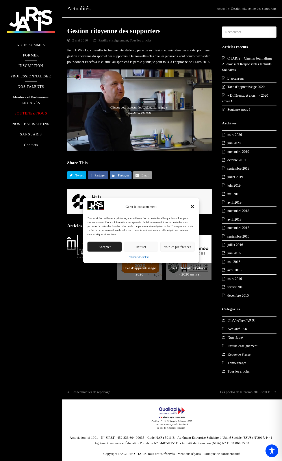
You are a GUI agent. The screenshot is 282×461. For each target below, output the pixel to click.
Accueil (222, 8)
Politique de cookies (138, 257)
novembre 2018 (238, 211)
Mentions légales (189, 453)
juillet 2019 (235, 177)
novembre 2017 (238, 228)
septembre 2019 (238, 168)
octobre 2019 (236, 160)
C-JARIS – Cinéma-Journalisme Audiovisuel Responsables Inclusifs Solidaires (247, 64)
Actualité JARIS (239, 329)
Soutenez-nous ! (238, 109)
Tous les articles (141, 40)
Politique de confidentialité (222, 453)
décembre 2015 (238, 295)
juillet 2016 (235, 245)
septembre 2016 (238, 236)
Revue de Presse (239, 354)
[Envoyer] (272, 32)
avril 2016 (234, 270)
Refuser (141, 247)
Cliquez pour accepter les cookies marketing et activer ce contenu (139, 110)
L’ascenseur (235, 78)
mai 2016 (233, 262)
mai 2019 (233, 194)
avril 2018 (234, 219)
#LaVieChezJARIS (241, 320)
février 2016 (235, 287)
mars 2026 (234, 135)
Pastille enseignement (113, 40)
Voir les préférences (177, 247)
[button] (192, 206)
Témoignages (237, 363)
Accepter (104, 247)
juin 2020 (234, 143)
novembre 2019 (238, 152)
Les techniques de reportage (90, 392)
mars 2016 (234, 279)
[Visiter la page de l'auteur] (79, 201)
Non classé (235, 337)
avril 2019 (234, 202)
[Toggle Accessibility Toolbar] (272, 451)
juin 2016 (234, 253)
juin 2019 (234, 185)
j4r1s (96, 196)
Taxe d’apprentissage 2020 (246, 87)
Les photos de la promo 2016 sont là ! (246, 392)
